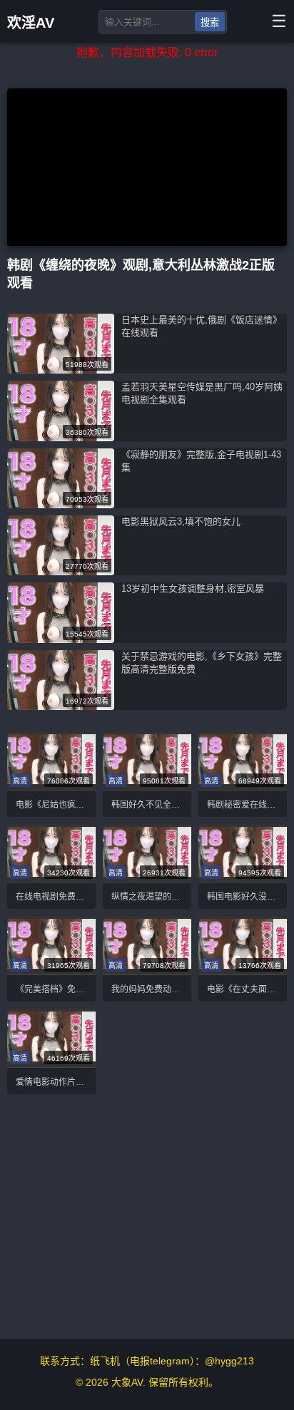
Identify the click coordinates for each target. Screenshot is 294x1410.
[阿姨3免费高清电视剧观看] (147, 945)
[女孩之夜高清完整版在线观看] (60, 571)
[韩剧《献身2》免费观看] (51, 760)
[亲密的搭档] (242, 760)
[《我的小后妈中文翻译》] (51, 945)
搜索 (210, 22)
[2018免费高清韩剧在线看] (60, 706)
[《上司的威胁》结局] (51, 853)
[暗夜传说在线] (60, 504)
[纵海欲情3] (147, 760)
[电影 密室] (60, 437)
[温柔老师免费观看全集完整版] (60, 370)
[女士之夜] (147, 853)
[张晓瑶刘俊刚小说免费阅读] (60, 639)
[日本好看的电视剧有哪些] (51, 1038)
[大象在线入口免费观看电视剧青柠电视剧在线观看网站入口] (242, 945)
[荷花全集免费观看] (242, 853)
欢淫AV (30, 23)
